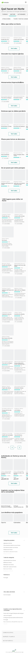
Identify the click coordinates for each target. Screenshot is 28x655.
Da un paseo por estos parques (13, 168)
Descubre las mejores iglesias (12, 54)
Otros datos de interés (9, 592)
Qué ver (12, 14)
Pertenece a (7, 574)
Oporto (3, 522)
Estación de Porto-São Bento (20, 266)
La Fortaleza (17, 410)
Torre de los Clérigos (6, 97)
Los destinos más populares (12, 512)
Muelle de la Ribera (6, 265)
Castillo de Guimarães (7, 435)
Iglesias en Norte (8, 543)
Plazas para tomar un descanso (13, 139)
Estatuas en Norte (8, 549)
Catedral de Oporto (6, 314)
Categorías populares (9, 540)
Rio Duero (4, 240)
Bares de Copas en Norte (10, 566)
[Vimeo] (15, 646)
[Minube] (5, 2)
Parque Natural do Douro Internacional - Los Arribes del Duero (19, 364)
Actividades (21, 14)
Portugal (6, 577)
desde (2, 477)
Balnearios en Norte (9, 564)
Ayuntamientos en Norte (10, 560)
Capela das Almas (6, 388)
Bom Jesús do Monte (19, 69)
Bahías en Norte (8, 562)
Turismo (5, 14)
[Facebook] (11, 646)
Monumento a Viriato (6, 126)
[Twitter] (13, 646)
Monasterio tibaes (18, 97)
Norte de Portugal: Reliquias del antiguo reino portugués (6, 506)
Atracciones (6, 19)
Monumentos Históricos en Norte (12, 545)
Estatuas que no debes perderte (13, 111)
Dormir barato (7, 594)
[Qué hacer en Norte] (19, 447)
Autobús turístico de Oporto (19, 473)
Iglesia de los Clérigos (6, 69)
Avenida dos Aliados (19, 314)
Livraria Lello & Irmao (19, 39)
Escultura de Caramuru (19, 126)
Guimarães (17, 522)
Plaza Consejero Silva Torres (19, 155)
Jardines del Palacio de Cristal (7, 184)
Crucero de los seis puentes (6, 411)
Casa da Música (18, 435)
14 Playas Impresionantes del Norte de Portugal (18, 506)
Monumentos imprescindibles (12, 82)
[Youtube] (17, 646)
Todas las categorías (9, 557)
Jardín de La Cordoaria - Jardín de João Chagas (19, 184)
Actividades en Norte (9, 456)
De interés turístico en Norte (11, 547)
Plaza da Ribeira (5, 154)
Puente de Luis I (5, 39)
